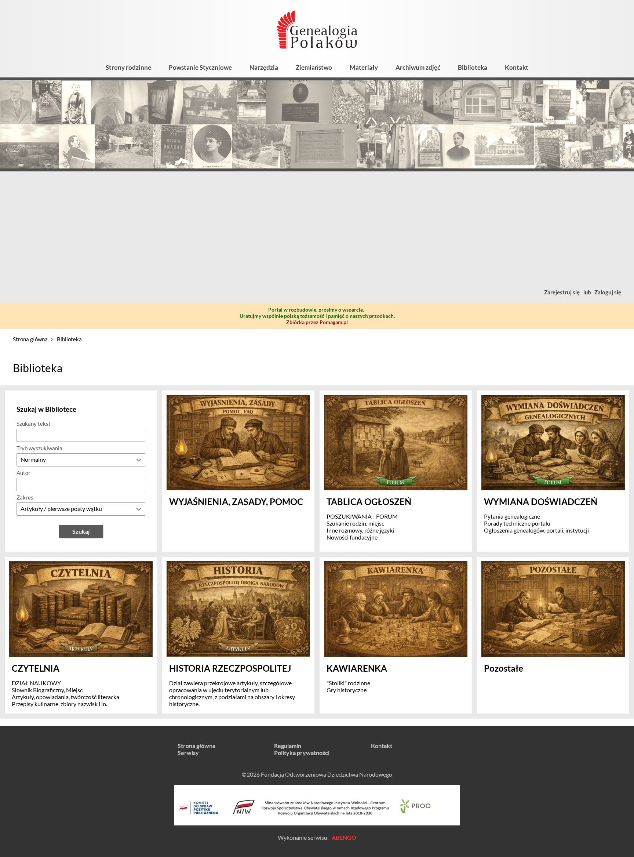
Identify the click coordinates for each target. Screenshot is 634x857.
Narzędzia (263, 67)
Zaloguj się (607, 292)
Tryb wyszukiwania (39, 448)
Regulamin (287, 745)
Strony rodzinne (128, 67)
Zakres (25, 497)
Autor (23, 472)
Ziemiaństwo (314, 67)
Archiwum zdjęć (418, 67)
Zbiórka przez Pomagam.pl (317, 322)
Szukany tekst (34, 423)
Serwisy (188, 752)
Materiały (364, 67)
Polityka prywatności (301, 752)
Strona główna (30, 339)
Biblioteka (472, 67)
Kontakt (516, 67)
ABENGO (344, 837)
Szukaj (81, 531)
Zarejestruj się (562, 292)
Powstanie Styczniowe (200, 67)
